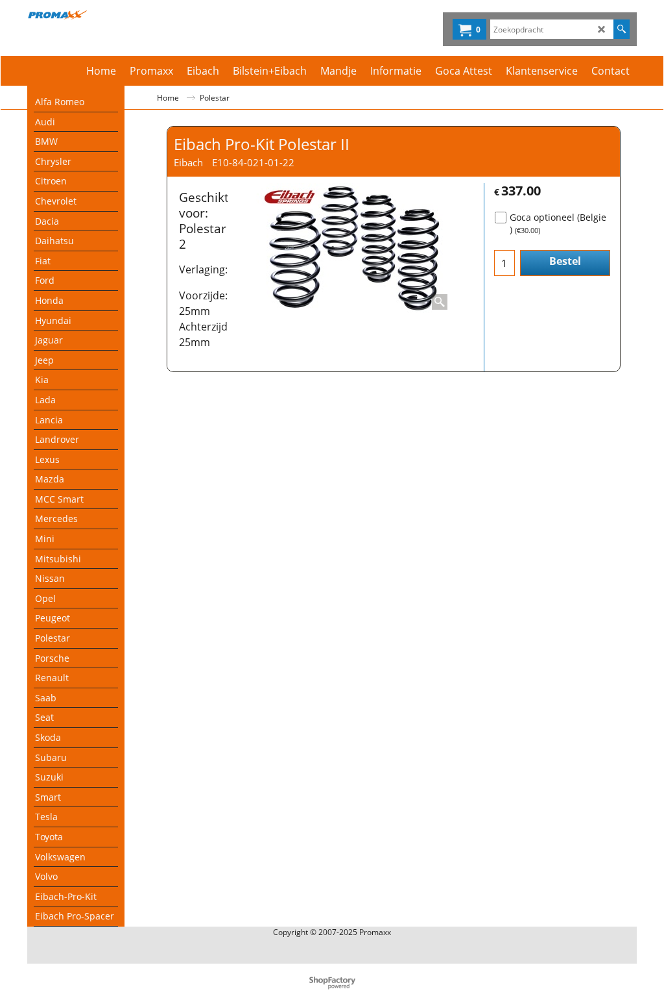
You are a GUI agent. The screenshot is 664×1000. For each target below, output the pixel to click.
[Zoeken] (621, 29)
